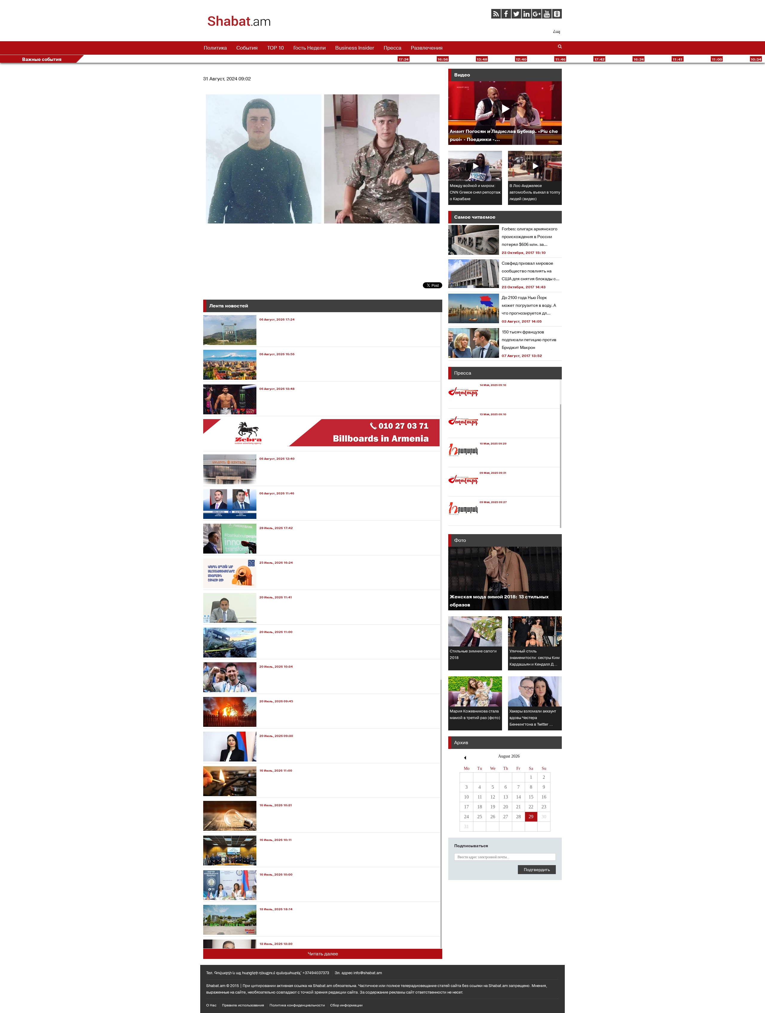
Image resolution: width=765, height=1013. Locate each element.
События (247, 48)
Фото (460, 540)
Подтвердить (537, 870)
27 (505, 816)
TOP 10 (275, 48)
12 (492, 796)
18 (479, 806)
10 (466, 796)
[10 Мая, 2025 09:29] (477, 461)
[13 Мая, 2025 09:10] (477, 432)
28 (518, 816)
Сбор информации (346, 1005)
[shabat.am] (239, 25)
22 (531, 806)
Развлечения (427, 48)
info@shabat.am (368, 972)
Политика (215, 48)
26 (492, 816)
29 (531, 816)
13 (505, 796)
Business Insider (354, 48)
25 (479, 816)
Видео (462, 75)
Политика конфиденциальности (297, 1005)
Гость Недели (309, 48)
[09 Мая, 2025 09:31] (477, 491)
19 (492, 806)
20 (505, 806)
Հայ (556, 31)
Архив (461, 742)
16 (543, 796)
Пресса (392, 48)
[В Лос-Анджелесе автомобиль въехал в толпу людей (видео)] (535, 166)
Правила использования (243, 1005)
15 (531, 796)
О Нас (211, 1005)
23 (543, 806)
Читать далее (323, 954)
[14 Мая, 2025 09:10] (477, 403)
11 (480, 796)
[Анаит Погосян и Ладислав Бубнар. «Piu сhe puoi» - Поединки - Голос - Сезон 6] (505, 113)
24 (466, 816)
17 (466, 806)
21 (518, 806)
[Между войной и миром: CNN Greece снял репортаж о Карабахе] (475, 166)
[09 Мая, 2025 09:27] (477, 520)
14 (518, 796)
